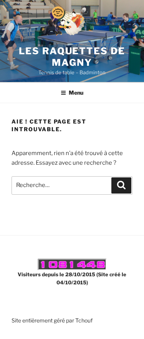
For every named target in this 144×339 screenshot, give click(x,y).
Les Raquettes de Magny (72, 56)
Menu (76, 92)
